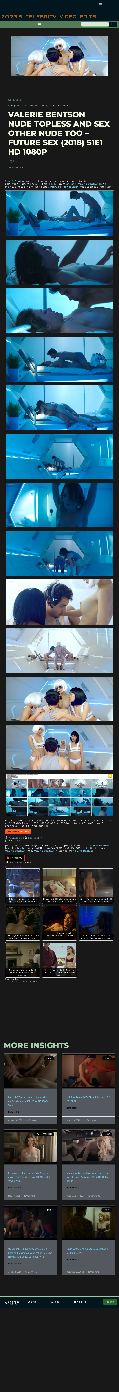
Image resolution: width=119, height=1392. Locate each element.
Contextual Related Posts (24, 981)
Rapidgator (35, 837)
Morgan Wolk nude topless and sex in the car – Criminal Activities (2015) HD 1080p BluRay (87, 1177)
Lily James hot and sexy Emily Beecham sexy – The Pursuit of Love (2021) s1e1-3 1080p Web (29, 1177)
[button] (100, 4)
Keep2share (15, 837)
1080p (12, 105)
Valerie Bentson (58, 105)
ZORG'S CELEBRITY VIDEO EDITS (49, 16)
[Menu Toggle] (39, 23)
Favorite (16, 857)
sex (10, 166)
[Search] (113, 24)
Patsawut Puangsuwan (32, 105)
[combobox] (95, 24)
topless (18, 166)
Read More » (14, 1112)
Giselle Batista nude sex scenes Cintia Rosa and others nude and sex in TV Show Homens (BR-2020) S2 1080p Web (30, 1253)
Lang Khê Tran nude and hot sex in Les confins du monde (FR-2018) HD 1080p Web (28, 1101)
